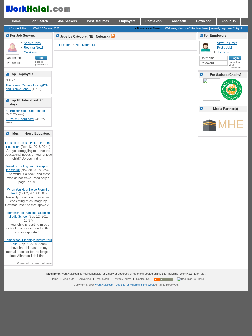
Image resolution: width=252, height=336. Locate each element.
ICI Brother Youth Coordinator (25, 111)
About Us (68, 278)
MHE (231, 124)
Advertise (85, 278)
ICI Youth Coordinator (20, 119)
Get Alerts (30, 52)
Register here (199, 28)
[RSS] (113, 36)
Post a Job (102, 278)
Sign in (239, 28)
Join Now (223, 52)
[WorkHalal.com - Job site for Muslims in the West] (38, 14)
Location (65, 44)
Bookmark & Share (147, 28)
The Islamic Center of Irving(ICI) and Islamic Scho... (27, 87)
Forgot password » (41, 63)
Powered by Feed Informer (34, 263)
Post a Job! (224, 47)
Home (54, 278)
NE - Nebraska (85, 44)
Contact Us (143, 278)
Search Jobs (32, 43)
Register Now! (33, 47)
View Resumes (227, 43)
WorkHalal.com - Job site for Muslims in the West (124, 284)
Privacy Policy (122, 278)
